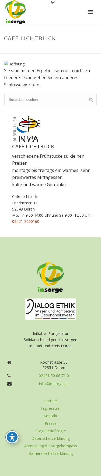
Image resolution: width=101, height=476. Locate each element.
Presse (51, 423)
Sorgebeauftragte (50, 431)
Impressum (50, 408)
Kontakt (50, 416)
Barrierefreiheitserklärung (51, 453)
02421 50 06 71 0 (54, 375)
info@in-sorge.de (54, 383)
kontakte (41, 49)
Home (24, 49)
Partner (50, 400)
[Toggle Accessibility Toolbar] (12, 437)
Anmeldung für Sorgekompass (50, 446)
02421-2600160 (25, 221)
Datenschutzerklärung (51, 438)
